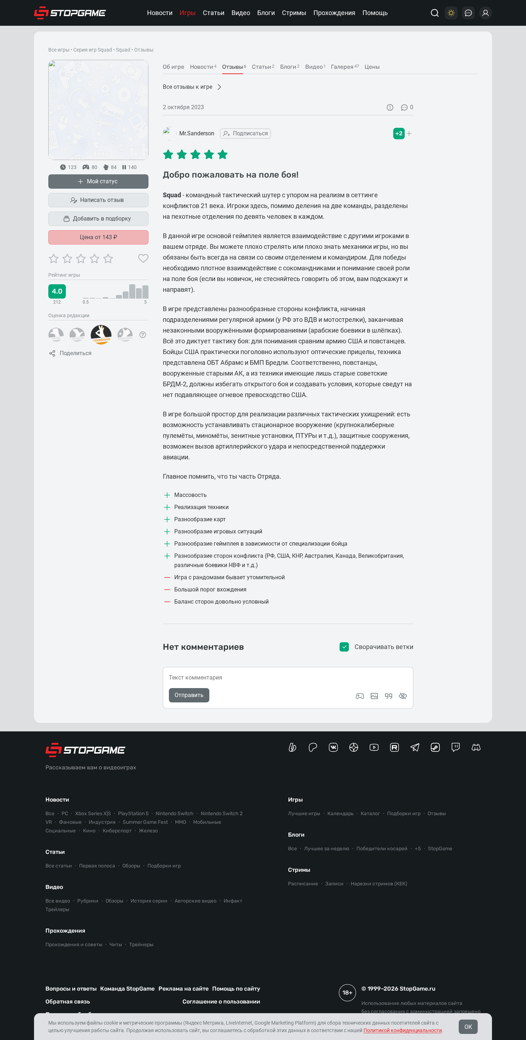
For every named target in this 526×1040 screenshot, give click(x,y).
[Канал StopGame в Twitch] (455, 747)
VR (48, 822)
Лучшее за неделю (326, 849)
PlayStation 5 (133, 814)
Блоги (266, 12)
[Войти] (485, 12)
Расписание (303, 884)
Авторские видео (195, 901)
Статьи (213, 12)
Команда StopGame (127, 988)
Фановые (70, 822)
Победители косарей (382, 849)
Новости (159, 12)
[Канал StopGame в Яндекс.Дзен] (353, 747)
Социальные (60, 831)
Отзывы (437, 814)
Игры (188, 12)
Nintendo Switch (175, 814)
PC (65, 814)
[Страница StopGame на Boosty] (292, 747)
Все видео (57, 901)
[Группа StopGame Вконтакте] (333, 747)
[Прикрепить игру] (360, 696)
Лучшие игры (304, 814)
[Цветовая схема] (451, 12)
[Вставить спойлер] (403, 696)
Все (49, 814)
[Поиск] (434, 13)
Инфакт (233, 901)
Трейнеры (141, 945)
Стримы (294, 12)
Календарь (340, 814)
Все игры (58, 50)
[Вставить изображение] (374, 696)
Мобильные (207, 822)
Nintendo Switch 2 (222, 814)
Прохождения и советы (73, 945)
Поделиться (76, 353)
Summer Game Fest (145, 822)
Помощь (375, 12)
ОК (468, 1027)
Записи (334, 884)
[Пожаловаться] (390, 107)
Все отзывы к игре (187, 86)
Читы (115, 945)
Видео (241, 12)
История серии (149, 901)
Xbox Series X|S (93, 814)
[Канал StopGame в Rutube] (394, 747)
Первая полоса (97, 866)
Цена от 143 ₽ (98, 237)
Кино (89, 831)
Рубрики (87, 901)
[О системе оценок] (142, 334)
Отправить (189, 695)
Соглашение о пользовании (221, 1001)
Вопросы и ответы (71, 988)
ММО (180, 822)
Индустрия (102, 822)
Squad (123, 50)
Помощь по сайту (236, 988)
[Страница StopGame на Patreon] (312, 747)
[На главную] (70, 12)
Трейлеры (57, 909)
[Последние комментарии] (468, 12)
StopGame (440, 849)
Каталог (370, 814)
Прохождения (334, 12)
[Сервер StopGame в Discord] (476, 747)
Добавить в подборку (102, 218)
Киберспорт (117, 831)
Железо (148, 831)
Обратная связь (67, 1001)
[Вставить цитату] (388, 696)
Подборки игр (164, 866)
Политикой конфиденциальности (403, 1030)
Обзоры (131, 866)
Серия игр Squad (92, 50)
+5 (418, 849)
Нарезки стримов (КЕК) (379, 884)
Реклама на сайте (184, 988)
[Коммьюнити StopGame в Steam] (435, 747)
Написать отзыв (102, 200)
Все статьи (58, 866)
